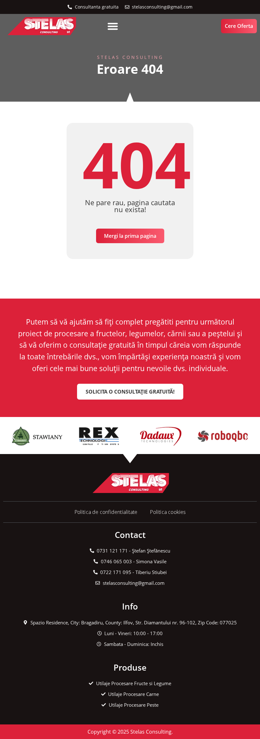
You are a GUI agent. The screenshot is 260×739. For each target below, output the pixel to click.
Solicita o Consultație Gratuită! (130, 391)
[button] (112, 26)
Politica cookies (167, 511)
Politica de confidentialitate (106, 511)
